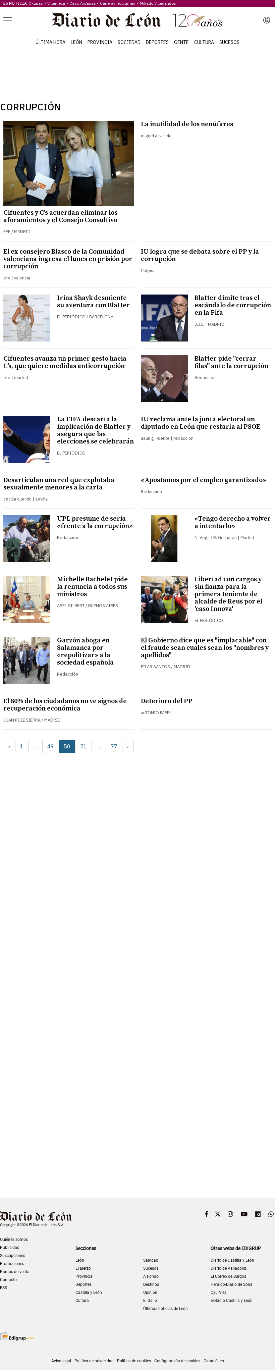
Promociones (12, 1263)
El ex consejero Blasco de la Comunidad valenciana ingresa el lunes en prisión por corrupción (67, 259)
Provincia (100, 42)
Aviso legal (61, 1361)
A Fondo (151, 1276)
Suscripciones (12, 1255)
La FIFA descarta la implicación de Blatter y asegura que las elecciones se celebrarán (95, 430)
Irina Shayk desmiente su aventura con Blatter (93, 302)
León (76, 42)
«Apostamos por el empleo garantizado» (203, 480)
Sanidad (150, 1260)
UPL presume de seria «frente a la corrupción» (95, 522)
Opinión (150, 1292)
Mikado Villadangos (158, 3)
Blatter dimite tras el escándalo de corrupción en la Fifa (233, 305)
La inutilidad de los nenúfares (187, 124)
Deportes (157, 42)
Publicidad (9, 1247)
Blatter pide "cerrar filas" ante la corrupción (231, 362)
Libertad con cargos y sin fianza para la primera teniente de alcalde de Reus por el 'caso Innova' (228, 594)
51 (83, 746)
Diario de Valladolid (228, 1268)
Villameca (56, 3)
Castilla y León (88, 1292)
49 (50, 746)
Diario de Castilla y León (232, 1260)
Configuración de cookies (177, 1361)
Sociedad (129, 42)
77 (114, 746)
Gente (181, 42)
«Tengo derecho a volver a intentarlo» (233, 522)
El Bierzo (83, 1268)
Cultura (204, 42)
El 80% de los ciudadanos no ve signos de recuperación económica (65, 705)
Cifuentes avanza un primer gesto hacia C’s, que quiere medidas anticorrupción (64, 362)
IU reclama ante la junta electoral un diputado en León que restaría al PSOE (200, 423)
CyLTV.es (218, 1292)
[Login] (267, 20)
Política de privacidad (94, 1361)
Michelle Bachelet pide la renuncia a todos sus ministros (92, 586)
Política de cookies (134, 1361)
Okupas (36, 3)
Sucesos (229, 42)
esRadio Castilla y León (232, 1300)
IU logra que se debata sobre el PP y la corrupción (200, 255)
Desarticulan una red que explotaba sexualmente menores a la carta (58, 484)
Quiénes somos (14, 1239)
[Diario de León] (137, 20)
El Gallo (150, 1300)
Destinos (151, 1284)
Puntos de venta (15, 1271)
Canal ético (214, 1361)
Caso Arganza (82, 3)
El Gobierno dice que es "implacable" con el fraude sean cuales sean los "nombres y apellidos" (205, 648)
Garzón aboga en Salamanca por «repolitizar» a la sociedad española (85, 651)
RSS (3, 1287)
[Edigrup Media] (17, 1336)
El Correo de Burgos (228, 1276)
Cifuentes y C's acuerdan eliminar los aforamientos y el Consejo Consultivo (60, 216)
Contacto (8, 1279)
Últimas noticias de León (165, 1308)
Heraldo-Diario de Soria (232, 1284)
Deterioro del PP (166, 701)
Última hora (50, 42)
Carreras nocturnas (117, 3)
